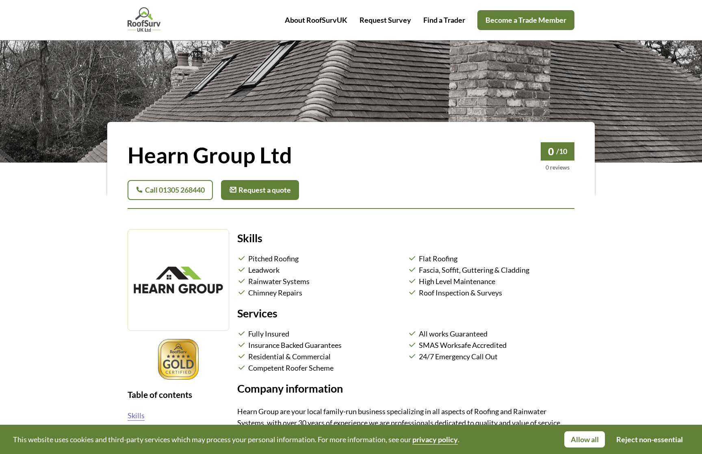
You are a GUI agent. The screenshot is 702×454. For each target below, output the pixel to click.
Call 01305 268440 (175, 189)
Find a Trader (444, 19)
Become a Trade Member (525, 19)
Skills (136, 415)
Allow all (585, 439)
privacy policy (435, 439)
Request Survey (385, 19)
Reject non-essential (649, 439)
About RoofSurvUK (316, 19)
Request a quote (264, 189)
